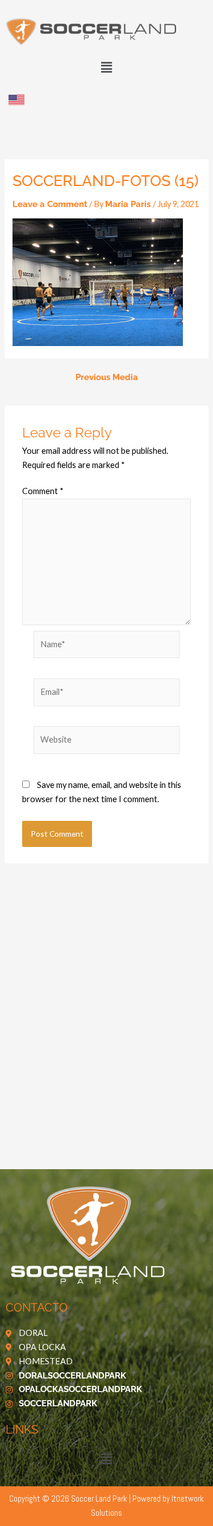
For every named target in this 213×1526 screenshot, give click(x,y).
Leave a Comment (49, 204)
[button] (106, 67)
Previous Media (107, 377)
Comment (43, 491)
